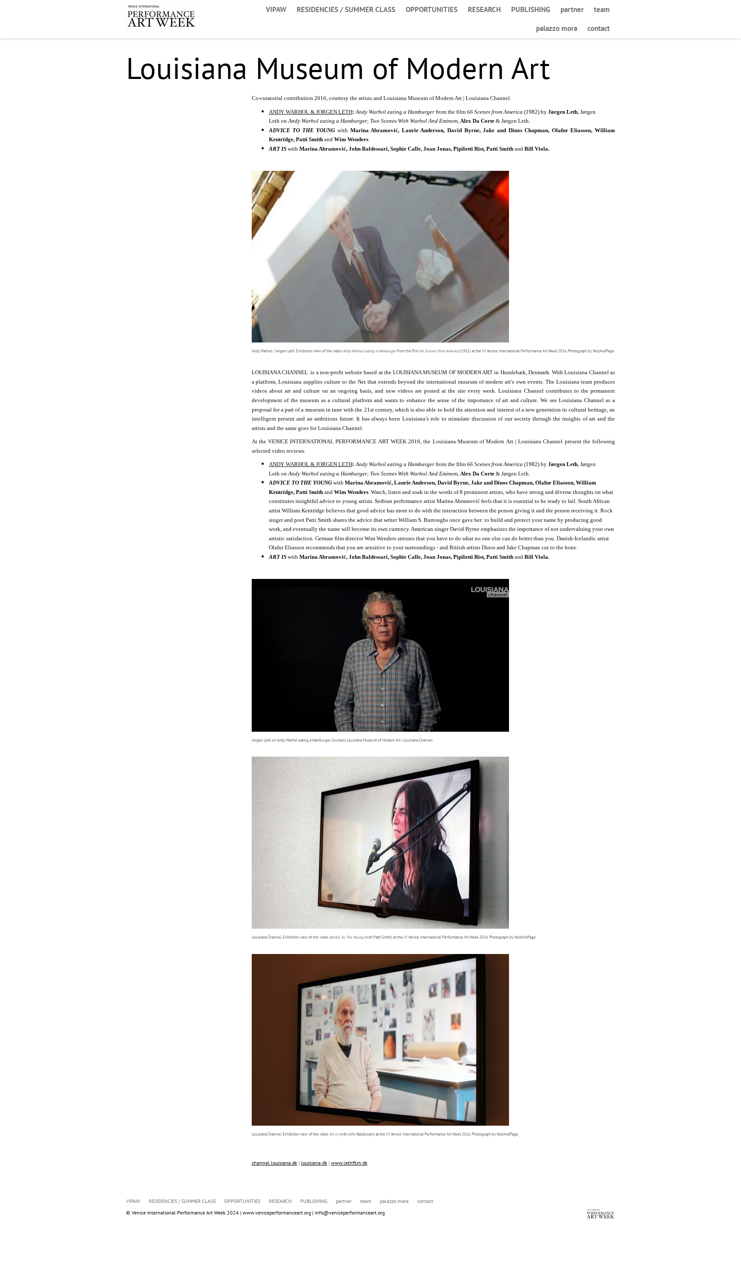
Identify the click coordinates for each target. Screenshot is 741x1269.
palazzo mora (556, 28)
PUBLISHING (530, 9)
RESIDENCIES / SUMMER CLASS (346, 9)
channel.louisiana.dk (274, 1163)
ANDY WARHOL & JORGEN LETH (310, 112)
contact (598, 28)
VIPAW (276, 9)
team (602, 9)
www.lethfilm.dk (349, 1163)
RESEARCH (484, 9)
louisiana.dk (314, 1163)
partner (572, 9)
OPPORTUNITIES (432, 9)
